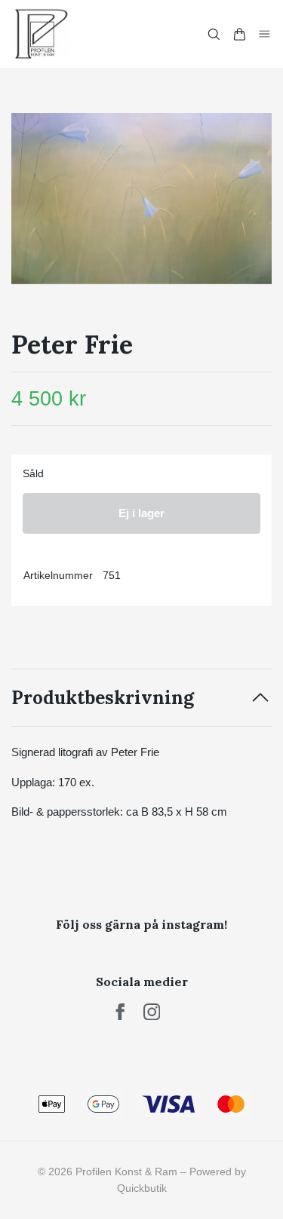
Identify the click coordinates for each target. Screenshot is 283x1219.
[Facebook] (120, 1012)
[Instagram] (152, 1012)
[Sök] (213, 34)
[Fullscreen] (141, 198)
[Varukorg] (239, 34)
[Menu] (265, 33)
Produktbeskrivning (102, 698)
